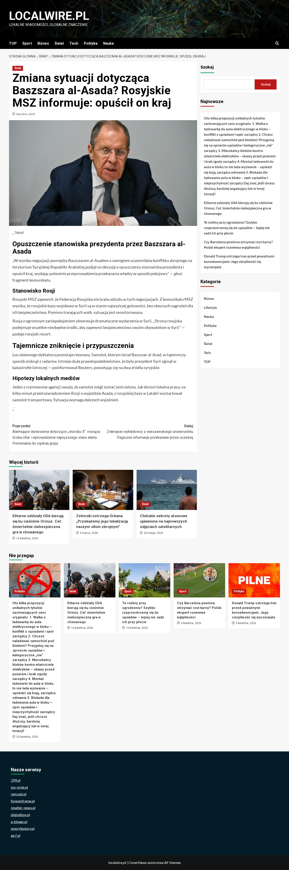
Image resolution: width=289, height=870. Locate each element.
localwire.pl (49, 16)
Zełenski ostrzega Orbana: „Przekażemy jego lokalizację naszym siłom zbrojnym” (102, 521)
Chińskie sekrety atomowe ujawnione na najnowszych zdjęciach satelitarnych (163, 521)
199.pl (16, 780)
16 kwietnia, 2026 (27, 538)
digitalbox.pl (20, 815)
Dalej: (150, 432)
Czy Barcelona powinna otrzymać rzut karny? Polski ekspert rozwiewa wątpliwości (238, 244)
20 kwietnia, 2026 (27, 736)
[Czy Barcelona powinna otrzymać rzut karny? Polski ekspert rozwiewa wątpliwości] (199, 580)
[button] (277, 43)
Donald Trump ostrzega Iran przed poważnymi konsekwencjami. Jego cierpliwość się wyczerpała (239, 261)
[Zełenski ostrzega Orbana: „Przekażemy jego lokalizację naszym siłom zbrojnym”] (103, 490)
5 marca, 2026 (89, 533)
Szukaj (207, 67)
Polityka (91, 43)
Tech (74, 43)
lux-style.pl (19, 787)
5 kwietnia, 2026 (246, 623)
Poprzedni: (56, 434)
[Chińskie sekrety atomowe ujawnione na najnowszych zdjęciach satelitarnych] (167, 490)
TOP (13, 43)
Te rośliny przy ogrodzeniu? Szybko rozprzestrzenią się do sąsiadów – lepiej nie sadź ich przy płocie (237, 227)
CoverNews (137, 862)
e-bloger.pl (19, 821)
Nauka (108, 43)
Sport (27, 43)
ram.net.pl (18, 794)
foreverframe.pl (23, 801)
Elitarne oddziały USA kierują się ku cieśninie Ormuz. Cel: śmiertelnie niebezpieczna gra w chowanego (238, 208)
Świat (59, 43)
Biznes (43, 43)
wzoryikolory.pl (23, 828)
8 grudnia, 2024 (25, 114)
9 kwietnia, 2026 (191, 623)
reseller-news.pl (23, 808)
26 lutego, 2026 (153, 533)
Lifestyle (210, 308)
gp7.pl (15, 835)
